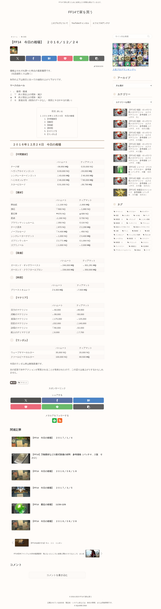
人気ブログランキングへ (124, 69)
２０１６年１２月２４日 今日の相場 (58, 116)
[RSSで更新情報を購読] (60, 420)
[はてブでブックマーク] (49, 58)
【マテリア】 (52, 131)
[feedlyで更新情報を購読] (54, 420)
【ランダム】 (52, 134)
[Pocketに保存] (65, 58)
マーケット (23, 382)
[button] (96, 58)
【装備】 (50, 125)
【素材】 (50, 122)
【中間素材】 (52, 119)
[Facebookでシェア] (33, 58)
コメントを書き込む (57, 575)
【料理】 (50, 128)
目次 (54, 111)
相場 (14, 382)
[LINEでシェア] (81, 58)
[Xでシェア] (17, 58)
